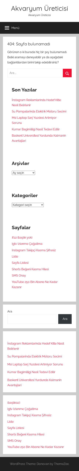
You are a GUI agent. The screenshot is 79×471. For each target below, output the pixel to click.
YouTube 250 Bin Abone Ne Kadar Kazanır (35, 447)
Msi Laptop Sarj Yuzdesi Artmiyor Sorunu (35, 364)
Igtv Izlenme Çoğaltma (27, 244)
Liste (15, 256)
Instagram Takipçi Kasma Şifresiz (34, 250)
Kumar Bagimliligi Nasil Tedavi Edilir (36, 129)
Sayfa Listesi (20, 263)
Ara (9, 311)
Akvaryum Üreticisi (39, 8)
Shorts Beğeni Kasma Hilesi (30, 269)
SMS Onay (19, 275)
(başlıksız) (13, 402)
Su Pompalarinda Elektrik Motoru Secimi (39, 111)
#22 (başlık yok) (22, 237)
